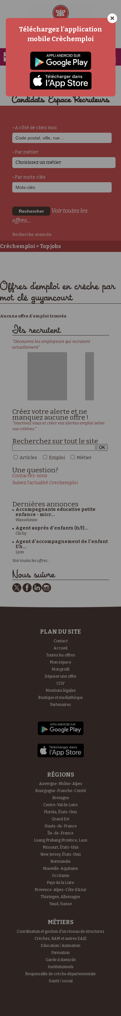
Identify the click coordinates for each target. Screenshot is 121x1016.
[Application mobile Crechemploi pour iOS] (60, 80)
